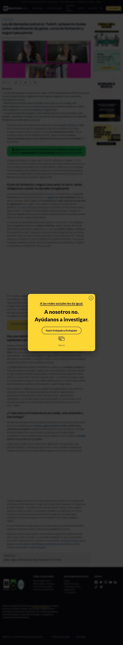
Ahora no (61, 345)
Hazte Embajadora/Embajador (61, 330)
